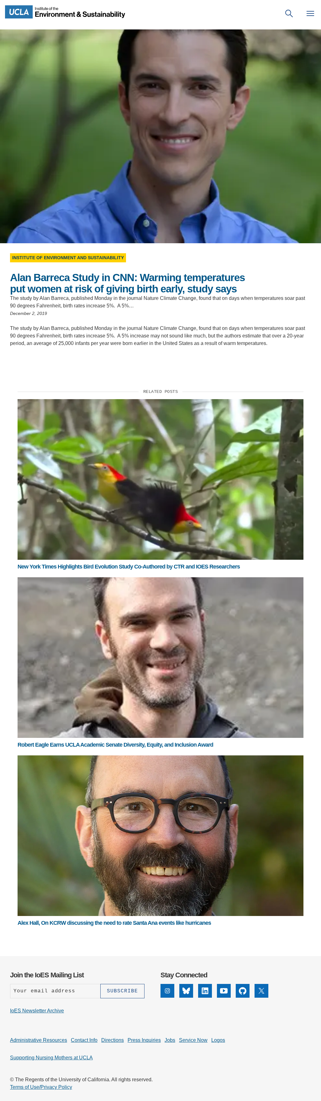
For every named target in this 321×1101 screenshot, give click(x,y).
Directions (112, 1040)
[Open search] (289, 13)
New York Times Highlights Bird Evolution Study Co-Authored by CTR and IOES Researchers (129, 566)
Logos (218, 1040)
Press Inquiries (144, 1040)
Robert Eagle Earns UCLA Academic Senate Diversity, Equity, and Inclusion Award (115, 745)
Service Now (193, 1040)
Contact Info (84, 1040)
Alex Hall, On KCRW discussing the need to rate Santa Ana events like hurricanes (114, 923)
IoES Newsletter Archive (37, 1010)
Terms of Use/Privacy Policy (41, 1087)
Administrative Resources (38, 1040)
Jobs (170, 1040)
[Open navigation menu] (310, 13)
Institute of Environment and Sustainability (68, 257)
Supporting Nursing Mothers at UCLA (51, 1057)
